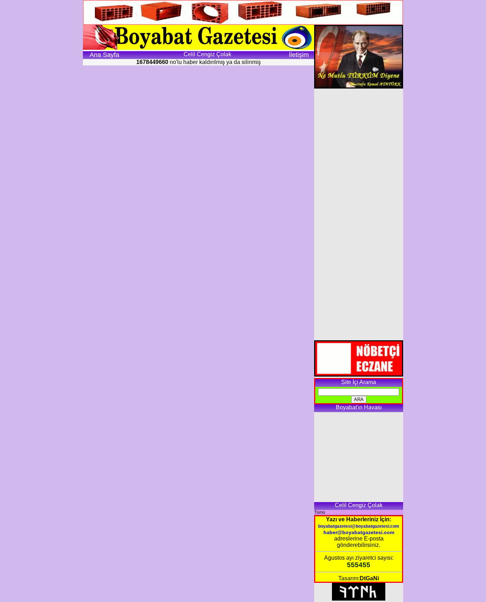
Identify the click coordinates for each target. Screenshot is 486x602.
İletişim (299, 54)
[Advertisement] (358, 214)
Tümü (319, 512)
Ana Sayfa (104, 54)
